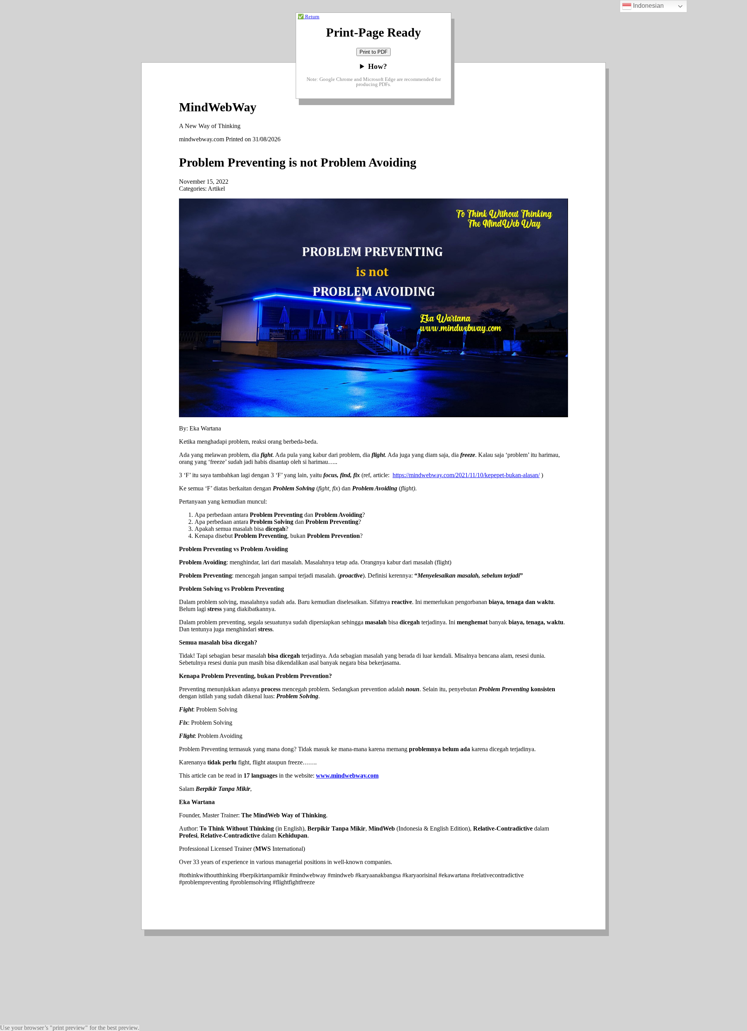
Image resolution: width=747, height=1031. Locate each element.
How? (377, 66)
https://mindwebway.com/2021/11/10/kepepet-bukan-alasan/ (466, 475)
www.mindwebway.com (347, 775)
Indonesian (647, 5)
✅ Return (308, 16)
